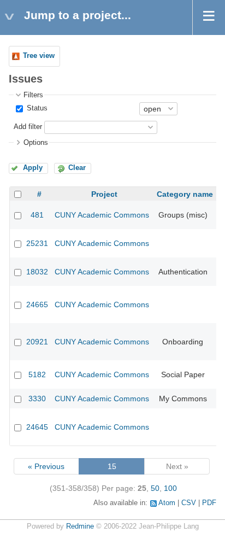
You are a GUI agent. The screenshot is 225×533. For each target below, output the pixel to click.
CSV (188, 503)
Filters (33, 95)
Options (35, 143)
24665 (37, 304)
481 (37, 214)
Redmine (80, 526)
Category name (185, 194)
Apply (33, 168)
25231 (37, 243)
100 (170, 488)
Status (36, 108)
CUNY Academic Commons (102, 214)
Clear (77, 168)
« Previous (46, 466)
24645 (37, 427)
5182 (37, 374)
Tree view (39, 56)
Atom (166, 503)
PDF (209, 503)
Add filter (28, 127)
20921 (37, 341)
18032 (37, 271)
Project (104, 194)
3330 (37, 398)
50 (155, 488)
